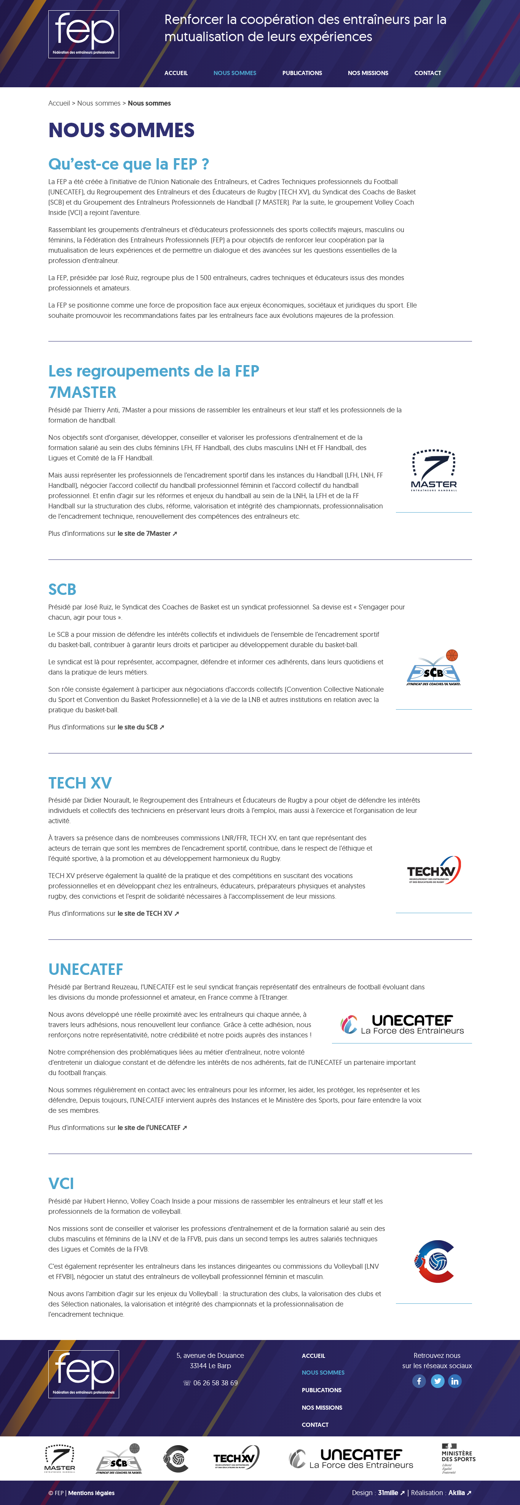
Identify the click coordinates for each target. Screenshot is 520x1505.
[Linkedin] (455, 1381)
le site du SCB (138, 727)
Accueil (176, 73)
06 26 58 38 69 (215, 1382)
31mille (388, 1492)
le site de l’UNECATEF (149, 1127)
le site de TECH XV (145, 913)
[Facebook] (419, 1381)
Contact (428, 73)
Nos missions (368, 73)
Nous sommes (235, 73)
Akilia (456, 1492)
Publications (302, 73)
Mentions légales (91, 1493)
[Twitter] (438, 1381)
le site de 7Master (144, 533)
